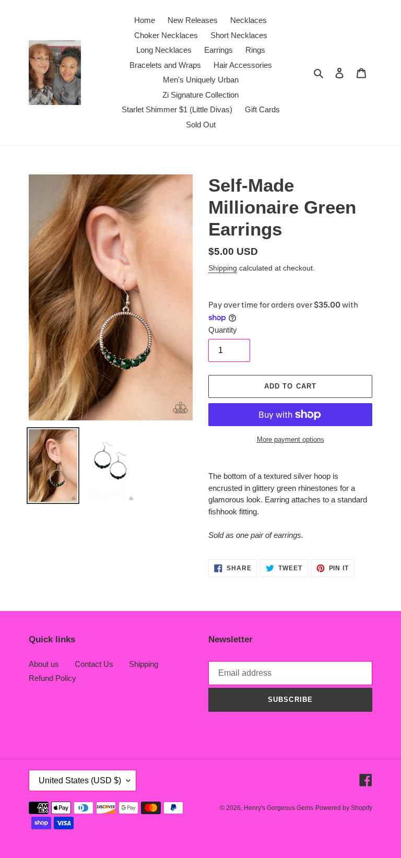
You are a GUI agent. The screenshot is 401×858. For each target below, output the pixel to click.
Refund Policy (52, 678)
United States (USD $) (80, 780)
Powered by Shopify (343, 808)
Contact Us (94, 664)
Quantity (222, 329)
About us (44, 664)
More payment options (290, 439)
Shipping (222, 268)
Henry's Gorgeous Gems (278, 808)
